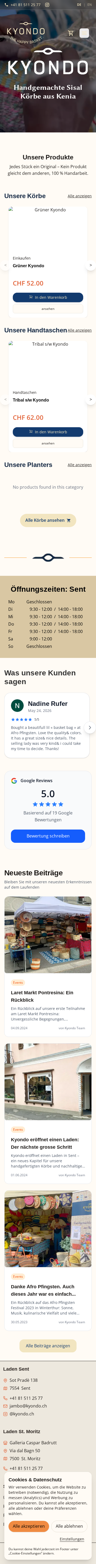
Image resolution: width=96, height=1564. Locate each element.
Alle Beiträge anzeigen (48, 1346)
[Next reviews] (90, 727)
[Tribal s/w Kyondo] (48, 364)
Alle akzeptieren (29, 1526)
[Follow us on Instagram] (47, 4)
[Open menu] (84, 33)
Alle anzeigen (80, 195)
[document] (48, 170)
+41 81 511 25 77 (26, 1398)
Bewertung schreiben (48, 836)
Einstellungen (72, 1538)
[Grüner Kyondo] (48, 229)
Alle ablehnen (69, 1526)
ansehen (48, 308)
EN (89, 5)
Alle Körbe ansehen (45, 520)
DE (79, 5)
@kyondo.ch (22, 1414)
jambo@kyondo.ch (28, 1406)
